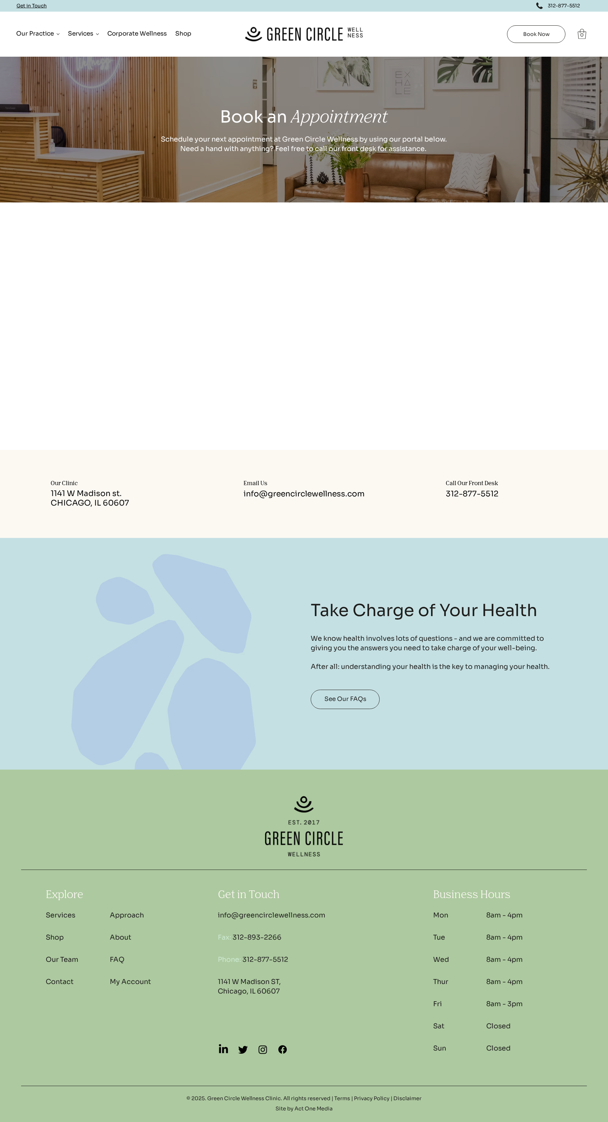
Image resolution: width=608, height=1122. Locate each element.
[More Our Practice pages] (58, 34)
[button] (582, 34)
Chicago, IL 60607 (249, 991)
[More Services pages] (97, 34)
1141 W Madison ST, (249, 981)
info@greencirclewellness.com (304, 494)
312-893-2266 (249, 937)
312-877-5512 (472, 494)
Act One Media (313, 1108)
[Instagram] (262, 1049)
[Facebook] (282, 1049)
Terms (342, 1098)
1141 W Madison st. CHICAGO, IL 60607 (90, 498)
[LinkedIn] (223, 1049)
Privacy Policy (372, 1098)
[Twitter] (243, 1049)
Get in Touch (32, 6)
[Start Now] (73, 915)
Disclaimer (407, 1098)
